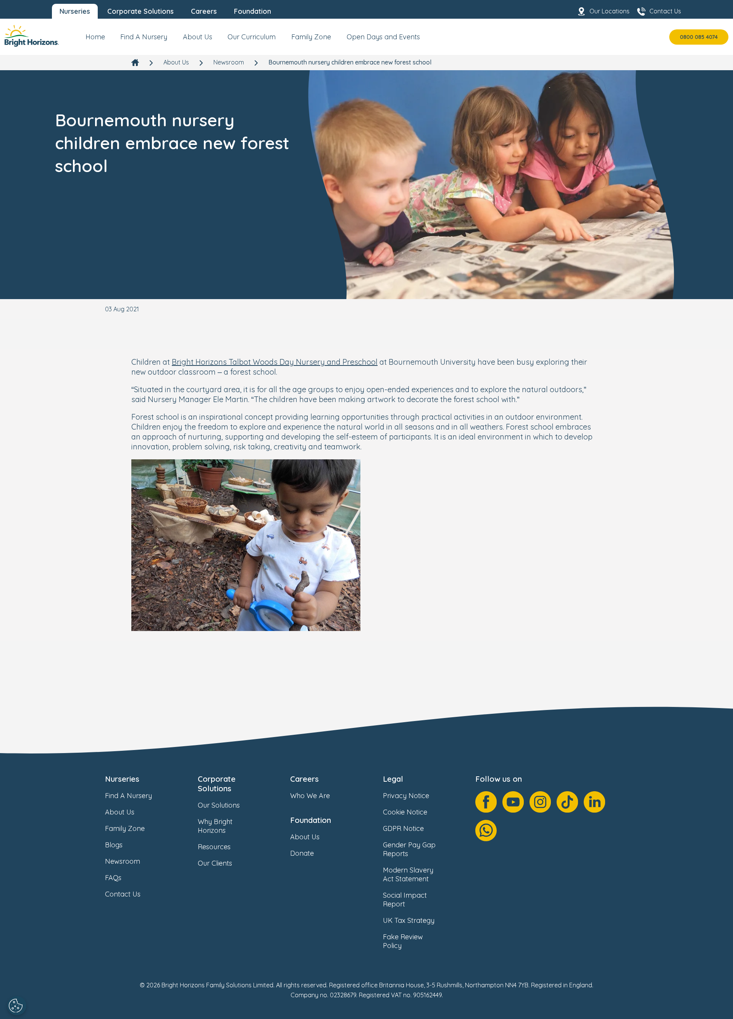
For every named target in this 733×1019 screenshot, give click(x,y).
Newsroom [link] (228, 62)
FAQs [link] (113, 877)
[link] (32, 37)
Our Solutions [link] (219, 805)
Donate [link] (302, 853)
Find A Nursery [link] (128, 795)
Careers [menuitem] (204, 11)
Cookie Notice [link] (405, 812)
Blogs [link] (114, 844)
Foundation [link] (310, 820)
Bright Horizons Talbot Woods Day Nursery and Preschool (275, 362)
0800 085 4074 (699, 37)
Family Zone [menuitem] (311, 36)
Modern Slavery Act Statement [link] (408, 874)
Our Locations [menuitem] (609, 11)
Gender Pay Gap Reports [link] (409, 849)
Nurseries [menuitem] (75, 11)
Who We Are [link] (310, 795)
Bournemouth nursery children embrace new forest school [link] (349, 62)
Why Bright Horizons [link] (215, 826)
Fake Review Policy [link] (403, 941)
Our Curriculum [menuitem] (252, 36)
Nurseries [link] (122, 779)
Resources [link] (214, 846)
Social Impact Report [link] (405, 899)
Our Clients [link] (215, 863)
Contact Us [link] (122, 894)
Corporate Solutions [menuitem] (140, 11)
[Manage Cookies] (16, 1005)
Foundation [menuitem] (252, 11)
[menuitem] (95, 40)
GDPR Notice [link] (403, 828)
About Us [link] (176, 62)
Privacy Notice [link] (406, 795)
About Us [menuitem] (197, 36)
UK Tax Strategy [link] (408, 920)
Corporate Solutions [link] (217, 783)
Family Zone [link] (125, 828)
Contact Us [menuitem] (665, 11)
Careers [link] (304, 779)
